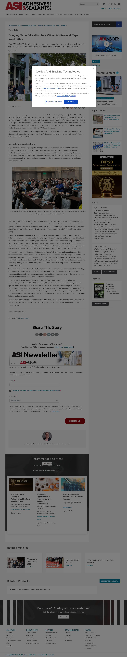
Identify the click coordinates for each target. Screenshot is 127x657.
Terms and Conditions (50, 88)
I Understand (71, 101)
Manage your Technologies (54, 101)
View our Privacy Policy (66, 96)
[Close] (93, 68)
